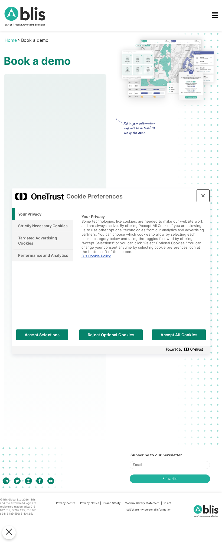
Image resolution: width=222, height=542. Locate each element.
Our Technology (91, 28)
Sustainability (88, 64)
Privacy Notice (89, 503)
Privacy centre (65, 503)
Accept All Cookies (179, 334)
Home (11, 40)
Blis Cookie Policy (96, 256)
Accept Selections (42, 334)
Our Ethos (84, 46)
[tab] (42, 214)
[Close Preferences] (9, 532)
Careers (82, 99)
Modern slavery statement (142, 503)
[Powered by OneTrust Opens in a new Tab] (186, 349)
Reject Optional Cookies (111, 334)
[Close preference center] (203, 196)
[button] (144, 15)
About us (83, 82)
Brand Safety (112, 503)
